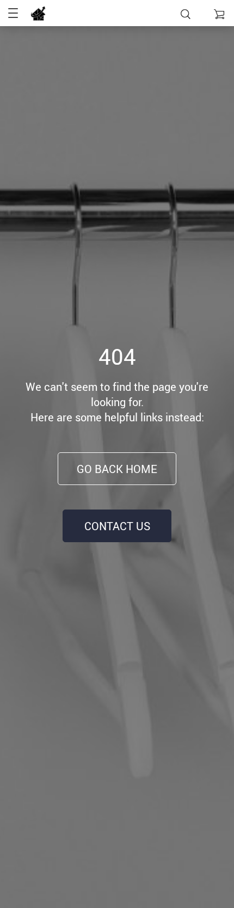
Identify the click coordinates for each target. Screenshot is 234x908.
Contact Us (117, 526)
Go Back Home (117, 469)
